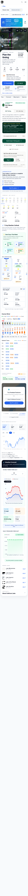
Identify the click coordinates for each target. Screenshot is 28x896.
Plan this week (20, 145)
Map (3, 6)
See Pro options (14, 402)
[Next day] (22, 473)
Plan (2, 97)
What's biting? (9, 145)
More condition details (7, 93)
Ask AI (21, 83)
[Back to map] (2, 35)
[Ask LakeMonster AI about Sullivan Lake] (24, 75)
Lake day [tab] (20, 111)
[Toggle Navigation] (25, 2)
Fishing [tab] (9, 111)
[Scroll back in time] (2, 329)
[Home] (2, 2)
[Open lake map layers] (17, 30)
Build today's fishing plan (13, 141)
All (13, 432)
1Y (10, 432)
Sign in (9, 160)
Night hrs (15, 319)
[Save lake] (25, 30)
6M (7, 432)
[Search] (22, 2)
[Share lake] (21, 30)
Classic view (5, 10)
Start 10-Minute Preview (14, 399)
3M (3, 432)
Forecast (8, 97)
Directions (8, 83)
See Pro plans (13, 188)
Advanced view (16, 10)
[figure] (14, 491)
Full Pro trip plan (14, 149)
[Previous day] (5, 473)
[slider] (14, 337)
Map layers (16, 97)
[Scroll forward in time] (25, 329)
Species (24, 97)
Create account (18, 160)
